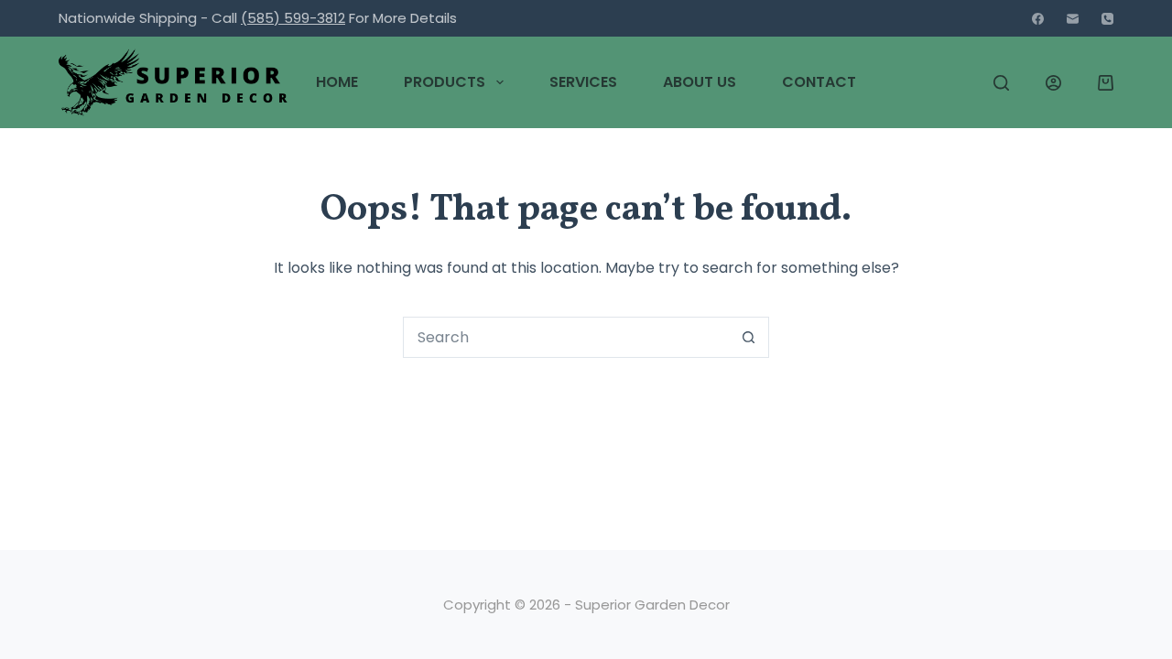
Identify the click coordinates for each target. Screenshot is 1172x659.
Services (583, 81)
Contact (819, 81)
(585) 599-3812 (293, 17)
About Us (699, 81)
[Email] (1073, 19)
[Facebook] (1038, 19)
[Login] (1053, 83)
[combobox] (566, 337)
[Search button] (748, 337)
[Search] (1001, 83)
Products (444, 81)
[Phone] (1107, 19)
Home (337, 81)
